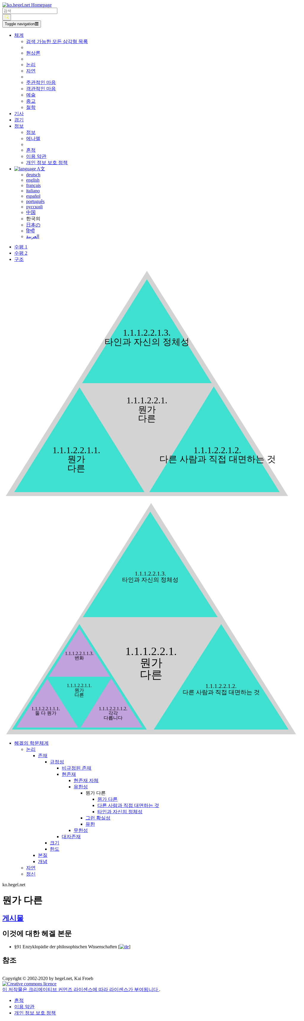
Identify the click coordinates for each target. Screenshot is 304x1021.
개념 (43, 861)
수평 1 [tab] (20, 246)
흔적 (31, 150)
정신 (31, 873)
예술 (31, 94)
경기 (19, 119)
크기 (54, 842)
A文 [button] (40, 168)
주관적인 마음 (41, 82)
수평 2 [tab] (20, 253)
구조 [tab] (19, 259)
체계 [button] (19, 35)
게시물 (13, 918)
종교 (31, 101)
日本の (33, 224)
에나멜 (33, 138)
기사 (19, 113)
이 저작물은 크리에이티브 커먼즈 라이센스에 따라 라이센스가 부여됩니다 (80, 989)
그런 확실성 (98, 817)
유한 (90, 824)
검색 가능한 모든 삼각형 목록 (57, 41)
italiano (33, 190)
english (32, 180)
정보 (31, 132)
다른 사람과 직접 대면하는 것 (128, 805)
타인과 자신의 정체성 (119, 811)
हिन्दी (30, 230)
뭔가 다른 (107, 799)
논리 (31, 64)
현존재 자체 (86, 780)
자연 (31, 70)
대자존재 (71, 836)
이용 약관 (36, 156)
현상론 (33, 53)
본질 (43, 855)
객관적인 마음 (41, 88)
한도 (54, 849)
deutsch (33, 174)
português (35, 201)
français (33, 185)
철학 (31, 107)
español (33, 196)
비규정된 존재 (76, 767)
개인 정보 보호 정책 (47, 162)
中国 (31, 212)
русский (34, 206)
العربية (32, 236)
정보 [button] (19, 126)
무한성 (81, 830)
